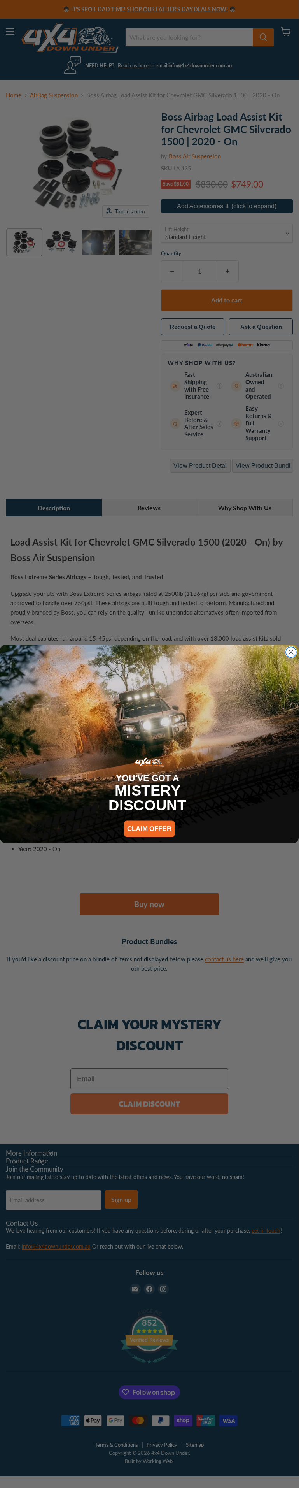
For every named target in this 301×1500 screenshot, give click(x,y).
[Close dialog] (291, 652)
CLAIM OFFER (149, 829)
